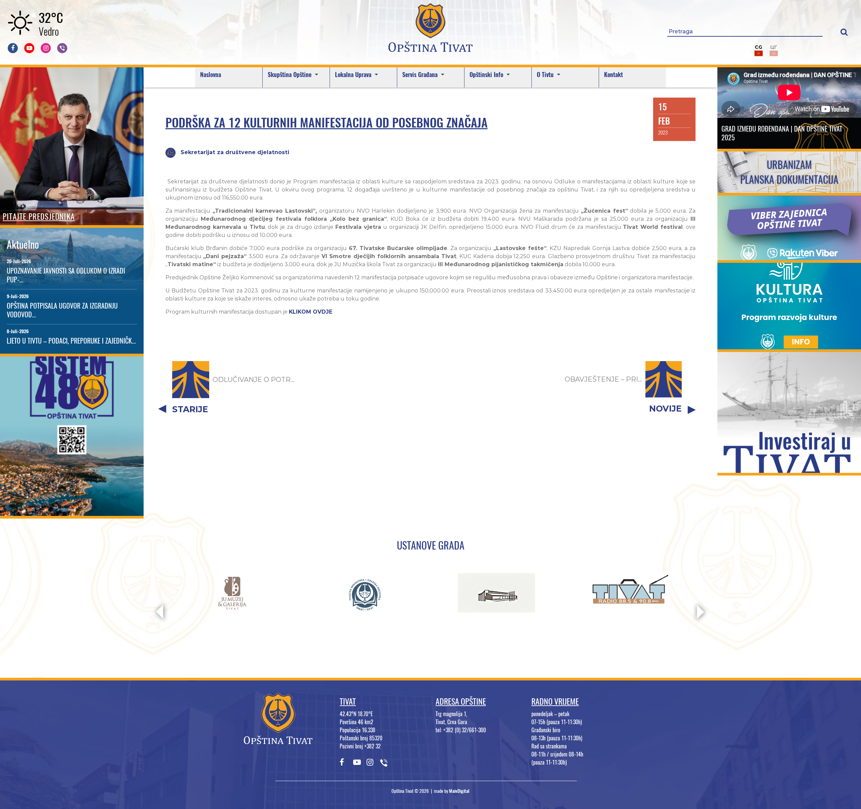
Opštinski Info (487, 74)
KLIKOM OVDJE (310, 312)
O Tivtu (546, 74)
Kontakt (613, 74)
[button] (844, 32)
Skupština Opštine (290, 74)
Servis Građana (420, 74)
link (72, 511)
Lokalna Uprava (354, 74)
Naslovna (210, 74)
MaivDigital (459, 791)
